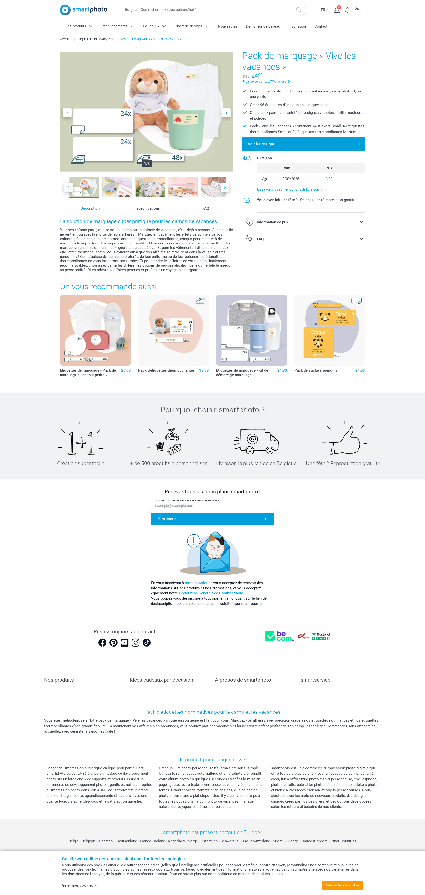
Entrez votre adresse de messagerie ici (187, 500)
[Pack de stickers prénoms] (329, 330)
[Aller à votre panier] (358, 9)
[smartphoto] (83, 9)
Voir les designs (261, 144)
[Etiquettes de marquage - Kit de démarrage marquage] (251, 330)
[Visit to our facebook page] (102, 642)
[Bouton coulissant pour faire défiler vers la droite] (226, 112)
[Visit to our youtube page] (124, 642)
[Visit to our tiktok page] (146, 642)
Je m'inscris (166, 519)
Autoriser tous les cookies (342, 885)
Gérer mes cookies (77, 885)
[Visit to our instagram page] (135, 642)
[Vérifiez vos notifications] (347, 9)
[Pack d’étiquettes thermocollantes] (173, 330)
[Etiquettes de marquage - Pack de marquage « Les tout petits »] (95, 330)
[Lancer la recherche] (299, 10)
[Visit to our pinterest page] (113, 642)
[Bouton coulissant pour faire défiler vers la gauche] (67, 112)
